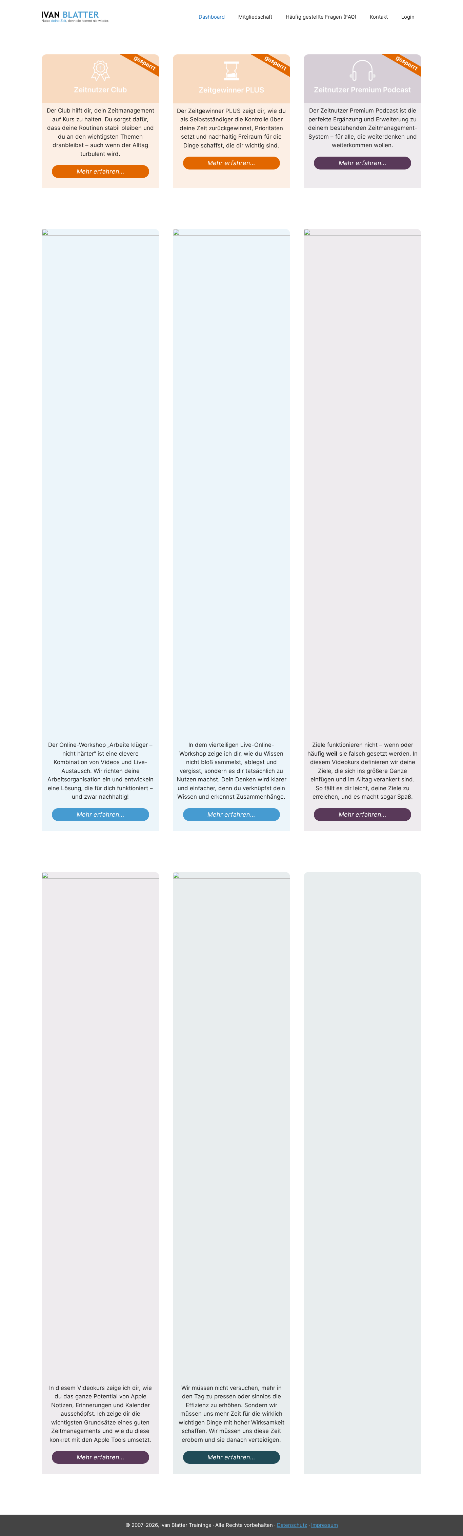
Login (408, 17)
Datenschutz (292, 1525)
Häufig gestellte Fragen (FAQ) (321, 17)
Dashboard (212, 17)
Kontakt (379, 17)
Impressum (324, 1525)
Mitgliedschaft (255, 17)
